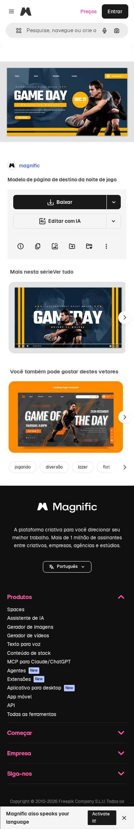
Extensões (25, 679)
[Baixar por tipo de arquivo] (113, 202)
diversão (54, 467)
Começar (19, 732)
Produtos (19, 596)
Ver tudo (63, 272)
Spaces (15, 609)
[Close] (124, 818)
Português (67, 566)
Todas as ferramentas (31, 714)
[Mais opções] (106, 246)
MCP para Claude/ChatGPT (39, 661)
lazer (83, 467)
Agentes (22, 670)
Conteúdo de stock (29, 653)
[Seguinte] (124, 317)
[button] (67, 567)
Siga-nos (19, 773)
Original (46, 61)
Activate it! (101, 817)
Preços (88, 11)
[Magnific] (67, 508)
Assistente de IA (25, 618)
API (11, 705)
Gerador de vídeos (28, 635)
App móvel (19, 696)
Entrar (115, 11)
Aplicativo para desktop (40, 688)
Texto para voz (24, 644)
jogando (23, 467)
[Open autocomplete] (16, 30)
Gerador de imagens (30, 627)
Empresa (19, 753)
